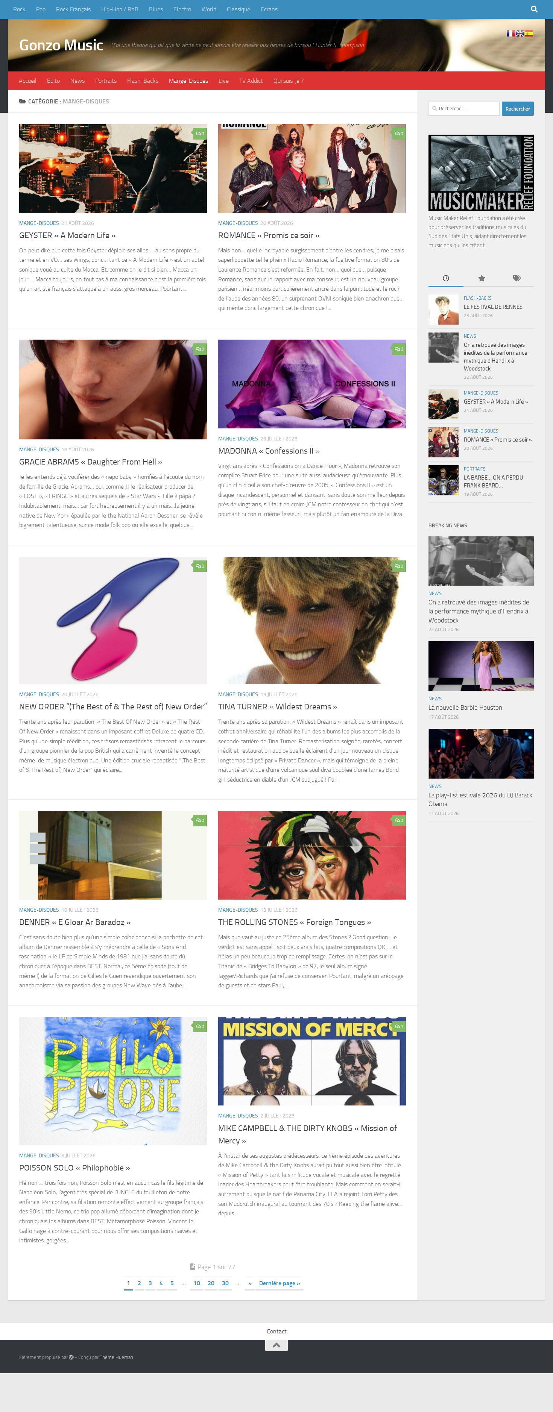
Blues (156, 9)
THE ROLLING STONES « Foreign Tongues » (294, 922)
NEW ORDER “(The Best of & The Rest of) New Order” (113, 707)
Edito (53, 80)
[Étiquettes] (516, 279)
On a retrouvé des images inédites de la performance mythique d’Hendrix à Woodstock (478, 611)
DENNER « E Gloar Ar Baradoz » (75, 922)
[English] (520, 33)
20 (211, 1283)
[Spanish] (529, 33)
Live (224, 80)
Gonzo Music (61, 45)
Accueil (27, 80)
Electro (182, 9)
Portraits (106, 80)
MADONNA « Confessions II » (269, 451)
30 (225, 1283)
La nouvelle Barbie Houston (465, 707)
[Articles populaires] (480, 279)
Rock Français (73, 9)
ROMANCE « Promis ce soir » (269, 235)
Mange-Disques (188, 80)
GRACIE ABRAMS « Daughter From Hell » (91, 462)
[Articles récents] (445, 279)
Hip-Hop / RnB (119, 9)
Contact (277, 1331)
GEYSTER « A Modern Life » (67, 235)
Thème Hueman (116, 1357)
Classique (238, 9)
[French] (511, 33)
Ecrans (269, 9)
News (77, 80)
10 (196, 1283)
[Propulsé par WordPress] (71, 1357)
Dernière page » (279, 1283)
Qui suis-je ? (288, 80)
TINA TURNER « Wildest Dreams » (277, 707)
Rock (19, 9)
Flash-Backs (142, 80)
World (209, 9)
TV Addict (251, 80)
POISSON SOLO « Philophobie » (74, 1168)
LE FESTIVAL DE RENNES (493, 307)
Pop (41, 9)
